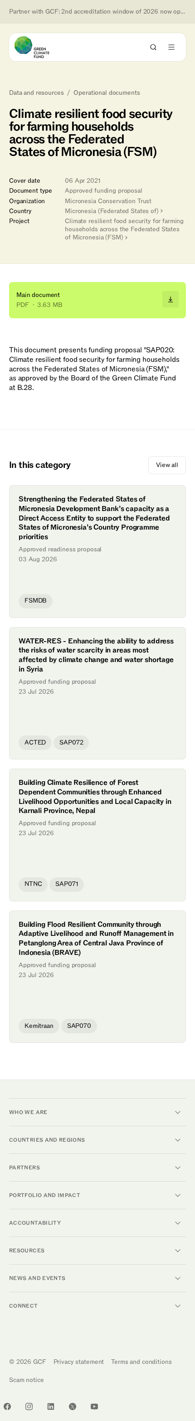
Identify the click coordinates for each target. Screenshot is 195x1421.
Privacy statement (79, 1362)
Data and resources (36, 93)
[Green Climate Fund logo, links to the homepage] (40, 47)
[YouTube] (94, 1406)
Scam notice (26, 1380)
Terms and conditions (141, 1362)
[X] (72, 1406)
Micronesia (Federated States (112, 211)
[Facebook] (7, 1406)
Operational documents (106, 93)
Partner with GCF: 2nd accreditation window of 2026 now (97, 12)
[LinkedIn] (50, 1406)
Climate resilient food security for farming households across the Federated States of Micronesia (124, 229)
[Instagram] (29, 1406)
